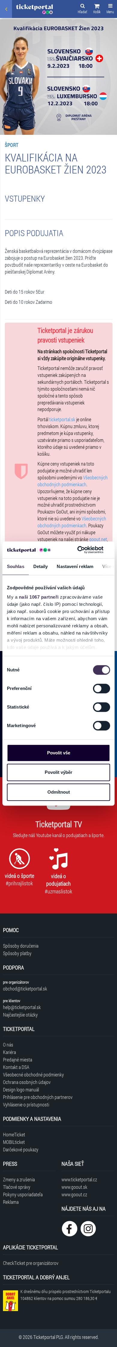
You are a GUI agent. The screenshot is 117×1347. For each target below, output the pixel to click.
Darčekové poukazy (20, 1149)
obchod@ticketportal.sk (25, 988)
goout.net (98, 539)
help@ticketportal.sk (22, 1007)
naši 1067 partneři (39, 596)
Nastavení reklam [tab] (75, 566)
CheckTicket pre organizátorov (30, 1263)
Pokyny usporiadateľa (23, 1194)
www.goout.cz (74, 1194)
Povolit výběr (58, 772)
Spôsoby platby (17, 953)
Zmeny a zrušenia (19, 1179)
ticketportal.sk (62, 419)
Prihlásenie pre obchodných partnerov (38, 1097)
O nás (8, 1044)
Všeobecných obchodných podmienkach (73, 480)
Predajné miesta (17, 1059)
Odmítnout (58, 792)
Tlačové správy (16, 1187)
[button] (97, 9)
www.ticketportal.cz (79, 1179)
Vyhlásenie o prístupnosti (26, 1104)
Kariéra (9, 1052)
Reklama (11, 1202)
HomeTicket (14, 1134)
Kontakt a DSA (16, 1067)
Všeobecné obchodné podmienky (33, 1074)
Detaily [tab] (40, 566)
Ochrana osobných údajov (27, 1082)
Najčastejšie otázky (20, 1014)
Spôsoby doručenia (20, 946)
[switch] (101, 688)
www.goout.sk (74, 1187)
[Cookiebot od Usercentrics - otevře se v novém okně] (78, 550)
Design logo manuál (21, 1089)
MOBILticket (14, 1142)
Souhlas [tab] (15, 566)
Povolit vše (58, 752)
